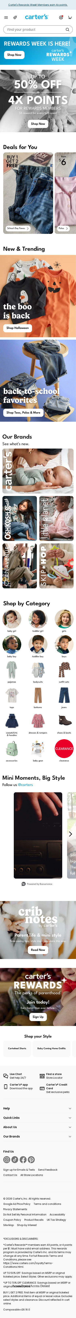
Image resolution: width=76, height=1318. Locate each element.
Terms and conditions (47, 1204)
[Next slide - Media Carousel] (70, 834)
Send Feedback (47, 1169)
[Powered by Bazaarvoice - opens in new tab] (37, 884)
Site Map (8, 1225)
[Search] (67, 29)
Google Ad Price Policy (16, 1204)
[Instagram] (6, 1159)
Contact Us (10, 1175)
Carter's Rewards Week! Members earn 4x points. (38, 5)
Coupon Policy (12, 1220)
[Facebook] (23, 1159)
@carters (25, 785)
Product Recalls (34, 1220)
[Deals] (15, 17)
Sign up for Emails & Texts (19, 1169)
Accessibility (57, 1214)
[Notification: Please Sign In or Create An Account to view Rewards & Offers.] (61, 17)
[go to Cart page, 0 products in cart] (69, 17)
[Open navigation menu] (6, 17)
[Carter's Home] (38, 16)
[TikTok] (14, 1159)
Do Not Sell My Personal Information (24, 1214)
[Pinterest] (31, 1159)
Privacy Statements (15, 1209)
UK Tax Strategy (56, 1220)
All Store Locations (31, 1175)
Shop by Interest (27, 1225)
